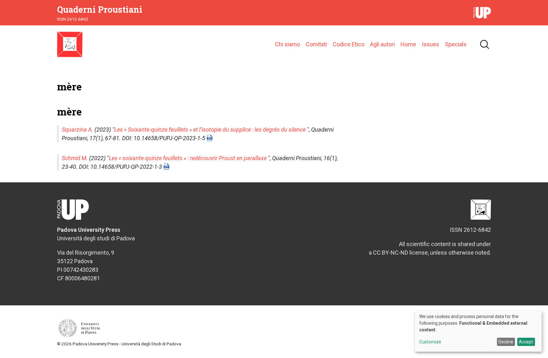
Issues (430, 44)
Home (408, 44)
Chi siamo (287, 44)
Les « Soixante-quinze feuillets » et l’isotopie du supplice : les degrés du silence (210, 129)
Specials (455, 44)
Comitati (316, 44)
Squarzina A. (77, 129)
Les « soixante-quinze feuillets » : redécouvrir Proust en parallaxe (188, 158)
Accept (526, 341)
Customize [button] (430, 342)
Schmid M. (75, 158)
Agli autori (382, 44)
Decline (506, 341)
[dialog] (478, 331)
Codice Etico (348, 44)
